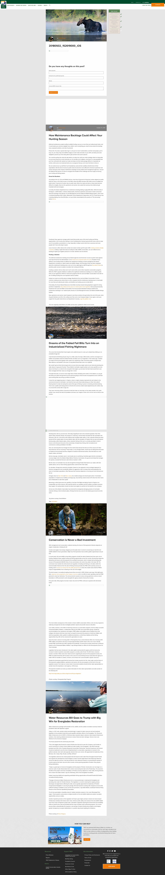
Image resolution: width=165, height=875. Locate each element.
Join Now (111, 866)
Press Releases (49, 855)
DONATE (157, 4)
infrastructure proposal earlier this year (81, 259)
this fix (54, 199)
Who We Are (32, 5)
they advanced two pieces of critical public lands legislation (75, 286)
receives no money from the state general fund (68, 567)
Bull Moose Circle (69, 866)
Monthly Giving (69, 859)
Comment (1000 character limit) (55, 86)
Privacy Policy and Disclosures (92, 855)
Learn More (86, 839)
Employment (87, 860)
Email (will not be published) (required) (56, 75)
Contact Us (138, 2)
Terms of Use (87, 857)
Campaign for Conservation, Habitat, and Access (72, 855)
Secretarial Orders (96, 265)
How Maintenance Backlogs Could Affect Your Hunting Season (114, 17)
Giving (40, 5)
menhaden (54, 501)
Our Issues (10, 5)
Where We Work (21, 5)
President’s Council (70, 861)
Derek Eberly (62, 532)
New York (60, 476)
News (45, 5)
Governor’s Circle (69, 864)
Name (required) (52, 70)
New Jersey (69, 476)
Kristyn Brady (62, 38)
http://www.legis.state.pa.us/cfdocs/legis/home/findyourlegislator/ (65, 673)
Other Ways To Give (70, 869)
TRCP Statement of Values (52, 860)
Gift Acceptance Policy (71, 871)
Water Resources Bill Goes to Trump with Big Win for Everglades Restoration (114, 31)
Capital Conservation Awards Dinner (53, 867)
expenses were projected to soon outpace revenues (65, 574)
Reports (48, 857)
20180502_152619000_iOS (114, 13)
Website (50, 80)
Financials (86, 862)
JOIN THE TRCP (146, 5)
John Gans (61, 335)
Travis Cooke (62, 127)
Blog (132, 2)
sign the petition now (85, 299)
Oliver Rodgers (62, 814)
